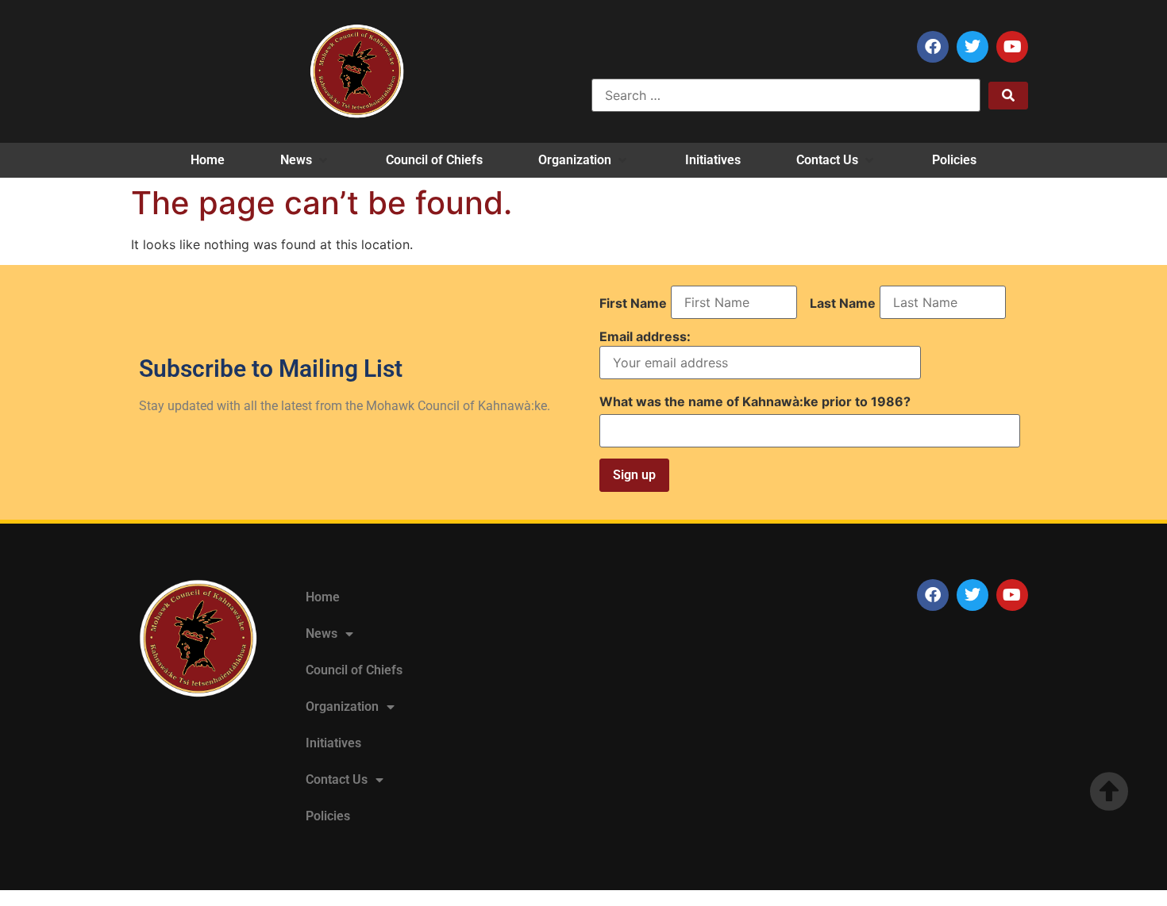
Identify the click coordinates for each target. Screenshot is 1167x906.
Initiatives (333, 743)
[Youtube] (1012, 47)
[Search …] (785, 95)
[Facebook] (933, 47)
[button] (305, 160)
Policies (328, 815)
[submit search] (1008, 95)
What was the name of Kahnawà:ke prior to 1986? (755, 401)
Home (323, 597)
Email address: (645, 337)
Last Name (843, 303)
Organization (342, 706)
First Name (633, 303)
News (321, 633)
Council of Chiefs (354, 670)
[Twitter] (972, 47)
